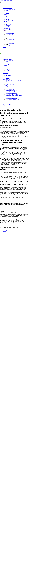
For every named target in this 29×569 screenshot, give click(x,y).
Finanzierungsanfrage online (12, 83)
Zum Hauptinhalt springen (6, 0)
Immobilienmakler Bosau (11, 98)
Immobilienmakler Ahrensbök (12, 99)
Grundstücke (8, 18)
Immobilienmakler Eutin (11, 91)
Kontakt (7, 26)
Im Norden (5, 21)
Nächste (4, 231)
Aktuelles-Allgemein (7, 29)
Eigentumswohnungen (11, 16)
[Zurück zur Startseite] (5, 4)
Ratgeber (8, 25)
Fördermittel (8, 81)
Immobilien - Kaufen (7, 8)
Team (7, 23)
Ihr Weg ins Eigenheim (11, 84)
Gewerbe (8, 11)
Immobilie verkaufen (10, 34)
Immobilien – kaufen (7, 59)
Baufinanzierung (6, 28)
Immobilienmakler (10, 33)
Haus (7, 15)
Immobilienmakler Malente (12, 97)
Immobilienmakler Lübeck (11, 93)
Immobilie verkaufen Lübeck (12, 94)
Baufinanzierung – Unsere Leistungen (14, 80)
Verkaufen (5, 14)
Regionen (5, 30)
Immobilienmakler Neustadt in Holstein (14, 95)
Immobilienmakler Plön (11, 89)
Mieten (7, 10)
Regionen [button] (5, 88)
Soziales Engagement (10, 86)
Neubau (7, 13)
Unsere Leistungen (10, 20)
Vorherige (5, 230)
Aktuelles (5, 85)
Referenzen (8, 24)
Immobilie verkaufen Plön (11, 90)
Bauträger (8, 19)
